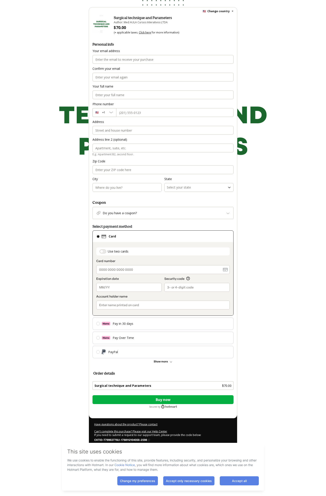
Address (98, 122)
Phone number (103, 104)
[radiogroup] (163, 294)
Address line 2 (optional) (109, 139)
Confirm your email (106, 68)
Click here (145, 32)
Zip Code (98, 161)
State (168, 179)
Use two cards (118, 251)
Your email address (106, 51)
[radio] (98, 236)
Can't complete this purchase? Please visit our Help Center (130, 431)
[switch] (103, 251)
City (95, 179)
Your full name (102, 86)
